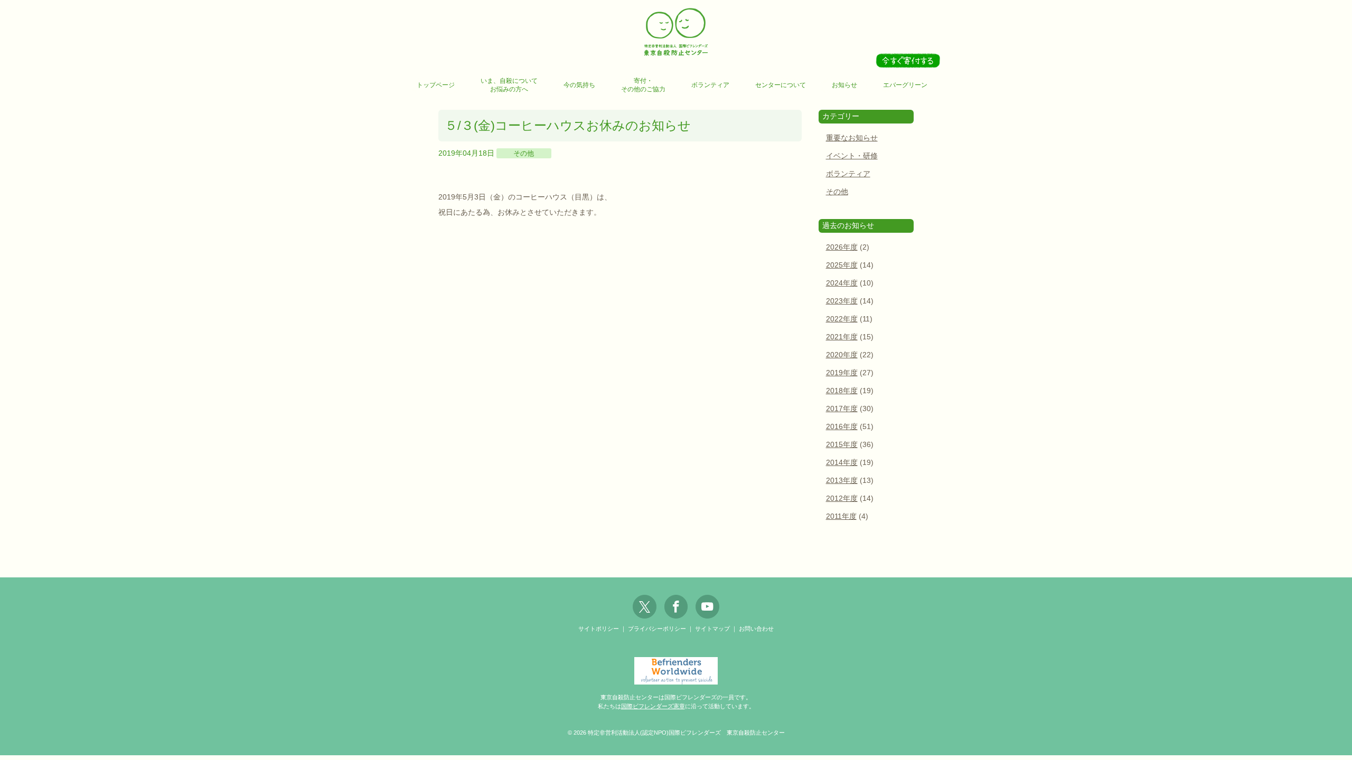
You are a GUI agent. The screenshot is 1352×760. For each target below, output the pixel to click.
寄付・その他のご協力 (643, 85)
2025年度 (842, 265)
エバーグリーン (905, 85)
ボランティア (710, 85)
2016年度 (842, 427)
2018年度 (842, 391)
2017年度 (842, 409)
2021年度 (842, 337)
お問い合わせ (756, 628)
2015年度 (842, 445)
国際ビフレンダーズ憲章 (653, 706)
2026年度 (842, 247)
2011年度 (841, 516)
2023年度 (842, 301)
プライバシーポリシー (657, 628)
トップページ (436, 85)
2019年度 (842, 373)
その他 (523, 153)
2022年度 (842, 319)
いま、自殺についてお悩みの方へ (509, 85)
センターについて (780, 85)
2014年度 (842, 463)
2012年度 (842, 498)
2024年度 (842, 283)
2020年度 (842, 355)
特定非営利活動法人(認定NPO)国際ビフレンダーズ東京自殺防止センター (676, 32)
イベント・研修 (852, 156)
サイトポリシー (598, 628)
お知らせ (844, 85)
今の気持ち (579, 85)
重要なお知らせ (852, 138)
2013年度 (842, 480)
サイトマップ (712, 628)
